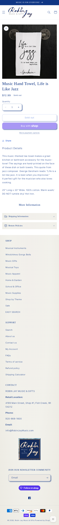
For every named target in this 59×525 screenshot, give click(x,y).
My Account (11, 349)
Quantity (6, 101)
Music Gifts (11, 261)
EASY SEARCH (12, 312)
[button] (3, 12)
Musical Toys (12, 267)
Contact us (11, 343)
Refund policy (12, 368)
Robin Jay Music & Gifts (25, 520)
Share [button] (8, 140)
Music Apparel (12, 274)
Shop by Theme (13, 299)
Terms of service (14, 362)
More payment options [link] (29, 133)
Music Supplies (13, 293)
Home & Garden (13, 280)
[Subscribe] (47, 477)
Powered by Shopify (43, 520)
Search (9, 330)
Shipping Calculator (15, 374)
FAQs (8, 355)
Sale (7, 305)
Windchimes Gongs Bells (18, 254)
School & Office (13, 286)
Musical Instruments (15, 248)
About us (10, 336)
